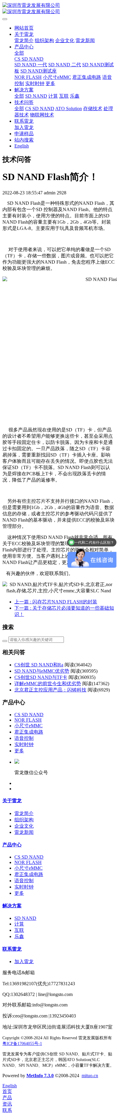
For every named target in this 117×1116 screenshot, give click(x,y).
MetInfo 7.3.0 (40, 1075)
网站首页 (24, 27)
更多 (19, 750)
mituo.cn (90, 1075)
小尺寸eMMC (28, 725)
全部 (19, 53)
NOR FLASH (28, 720)
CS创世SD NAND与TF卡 (40, 677)
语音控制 (24, 738)
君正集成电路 (28, 731)
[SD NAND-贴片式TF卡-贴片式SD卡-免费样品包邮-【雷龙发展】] (58, 8)
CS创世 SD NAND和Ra (38, 664)
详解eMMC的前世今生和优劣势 (47, 683)
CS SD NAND (29, 714)
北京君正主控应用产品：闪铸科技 (50, 689)
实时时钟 (24, 744)
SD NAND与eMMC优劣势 (41, 671)
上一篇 (55, 601)
